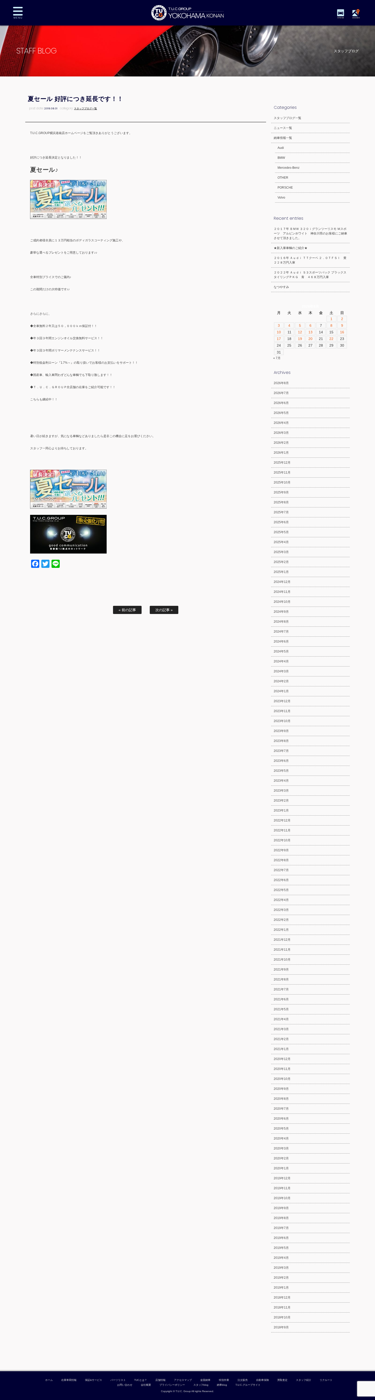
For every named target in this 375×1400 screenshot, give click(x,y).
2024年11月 (282, 592)
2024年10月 (282, 602)
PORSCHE (285, 187)
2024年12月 (282, 582)
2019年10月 (282, 1198)
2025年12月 (282, 462)
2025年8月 (281, 502)
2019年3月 (281, 1268)
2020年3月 (281, 1148)
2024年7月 (281, 631)
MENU (21, 12)
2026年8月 (281, 383)
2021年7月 (281, 989)
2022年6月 (281, 880)
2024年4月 (281, 661)
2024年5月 (281, 651)
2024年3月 (281, 671)
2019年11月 (282, 1188)
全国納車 (205, 1380)
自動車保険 (262, 1380)
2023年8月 (281, 741)
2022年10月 (282, 840)
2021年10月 (282, 959)
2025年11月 (282, 472)
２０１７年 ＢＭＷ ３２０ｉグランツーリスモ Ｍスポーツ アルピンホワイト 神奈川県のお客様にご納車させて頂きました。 (310, 233)
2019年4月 (281, 1258)
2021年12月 (282, 939)
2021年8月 (281, 979)
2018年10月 (282, 1317)
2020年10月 (282, 1079)
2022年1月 (281, 930)
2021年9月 (281, 969)
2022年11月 (282, 830)
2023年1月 (281, 810)
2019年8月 (281, 1218)
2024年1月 (281, 691)
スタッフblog (201, 1384)
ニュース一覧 (283, 128)
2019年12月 (282, 1178)
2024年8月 (281, 621)
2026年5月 (281, 413)
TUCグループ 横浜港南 (187, 12)
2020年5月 (281, 1128)
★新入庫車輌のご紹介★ (290, 248)
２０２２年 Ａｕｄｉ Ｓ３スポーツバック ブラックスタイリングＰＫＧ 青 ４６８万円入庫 (310, 275)
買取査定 (282, 1380)
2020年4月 (281, 1138)
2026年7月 (281, 393)
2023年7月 (281, 751)
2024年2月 (281, 681)
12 (300, 332)
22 (331, 339)
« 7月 (277, 358)
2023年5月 (281, 771)
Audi (281, 148)
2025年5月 (281, 532)
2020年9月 (281, 1089)
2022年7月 (281, 870)
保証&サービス (93, 1380)
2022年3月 (281, 910)
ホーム (49, 1380)
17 (279, 339)
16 (342, 332)
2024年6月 (281, 641)
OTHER (283, 177)
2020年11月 (282, 1069)
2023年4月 (281, 780)
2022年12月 (282, 820)
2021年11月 (282, 949)
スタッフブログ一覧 (85, 108)
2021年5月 (281, 1009)
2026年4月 (281, 423)
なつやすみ (281, 287)
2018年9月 (281, 1327)
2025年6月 (281, 522)
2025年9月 (281, 492)
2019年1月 (281, 1287)
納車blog (222, 1384)
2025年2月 (281, 562)
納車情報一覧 (283, 138)
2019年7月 (281, 1228)
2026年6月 (281, 403)
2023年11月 (282, 711)
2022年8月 (281, 860)
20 (310, 339)
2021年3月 (281, 1029)
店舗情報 (160, 1380)
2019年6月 (281, 1238)
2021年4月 (281, 1019)
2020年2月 (281, 1158)
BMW (281, 158)
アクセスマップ (183, 1380)
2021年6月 (281, 999)
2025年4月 (281, 542)
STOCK (340, 17)
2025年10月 (282, 482)
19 (300, 339)
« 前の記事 (127, 610)
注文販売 (243, 1380)
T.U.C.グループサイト (247, 1384)
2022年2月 (281, 920)
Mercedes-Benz (288, 167)
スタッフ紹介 (303, 1380)
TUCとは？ (140, 1380)
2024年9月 (281, 611)
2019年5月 (281, 1248)
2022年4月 (281, 900)
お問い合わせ (124, 1384)
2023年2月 (281, 800)
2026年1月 (281, 452)
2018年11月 (282, 1307)
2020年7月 (281, 1108)
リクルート (326, 1380)
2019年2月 (281, 1277)
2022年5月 (281, 890)
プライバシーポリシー (172, 1384)
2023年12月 (282, 701)
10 (279, 332)
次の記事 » (164, 610)
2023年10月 (282, 721)
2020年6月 (281, 1118)
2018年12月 (282, 1297)
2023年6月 (281, 761)
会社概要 (146, 1384)
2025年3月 (281, 552)
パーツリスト (118, 1380)
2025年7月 (281, 512)
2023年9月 (281, 731)
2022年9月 (281, 850)
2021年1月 (281, 1049)
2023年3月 (281, 790)
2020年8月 (281, 1099)
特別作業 (224, 1380)
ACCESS (355, 17)
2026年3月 (281, 433)
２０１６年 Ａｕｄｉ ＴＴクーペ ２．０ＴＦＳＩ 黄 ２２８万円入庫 (311, 260)
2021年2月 (281, 1039)
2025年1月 (281, 572)
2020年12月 (282, 1059)
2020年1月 (281, 1168)
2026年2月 (281, 442)
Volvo (281, 197)
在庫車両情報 (69, 1380)
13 (310, 332)
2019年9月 (281, 1208)
